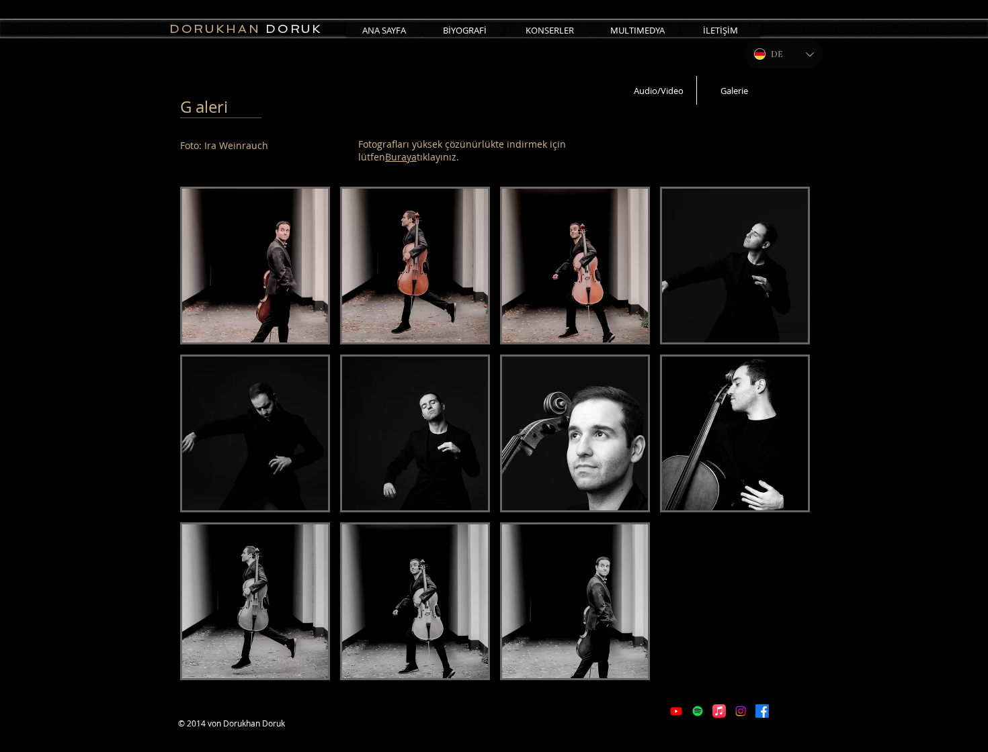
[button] (255, 265)
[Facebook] (762, 711)
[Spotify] (697, 711)
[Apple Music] (719, 711)
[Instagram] (740, 711)
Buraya (401, 156)
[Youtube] (676, 711)
